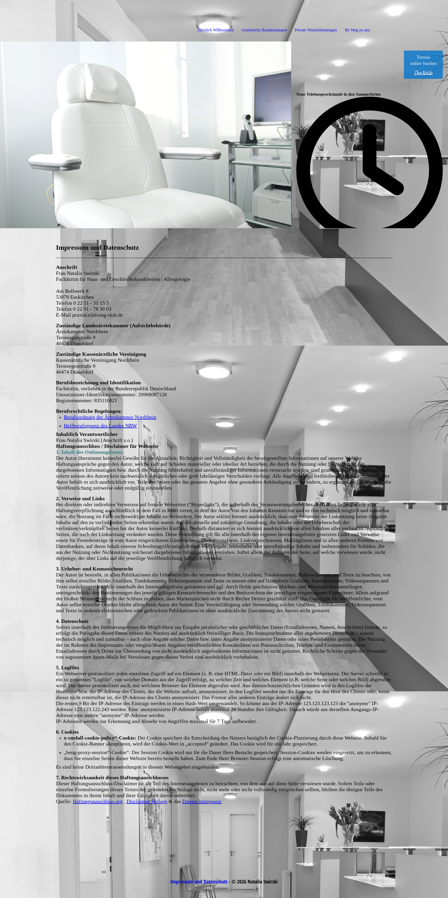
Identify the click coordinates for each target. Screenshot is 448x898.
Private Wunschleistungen (316, 30)
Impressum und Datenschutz (198, 881)
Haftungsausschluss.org (98, 801)
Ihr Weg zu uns (357, 30)
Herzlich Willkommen (216, 30)
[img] (59, 20)
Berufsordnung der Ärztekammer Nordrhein (110, 417)
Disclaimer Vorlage (147, 801)
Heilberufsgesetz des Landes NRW (100, 425)
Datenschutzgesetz (201, 801)
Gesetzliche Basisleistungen (264, 30)
